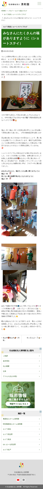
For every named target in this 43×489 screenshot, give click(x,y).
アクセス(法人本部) (10, 376)
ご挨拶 (5, 356)
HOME (3, 11)
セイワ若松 (7, 429)
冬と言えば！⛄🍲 (33, 338)
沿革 (4, 371)
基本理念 (6, 361)
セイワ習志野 (8, 434)
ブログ (10, 11)
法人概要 (6, 366)
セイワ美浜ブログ (21, 11)
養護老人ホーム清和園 (11, 419)
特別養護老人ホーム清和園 (12, 424)
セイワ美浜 (7, 439)
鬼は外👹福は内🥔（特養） (11, 339)
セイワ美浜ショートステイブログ (15, 14)
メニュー (39, 3)
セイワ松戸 (7, 450)
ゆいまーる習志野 (9, 444)
